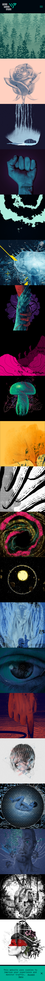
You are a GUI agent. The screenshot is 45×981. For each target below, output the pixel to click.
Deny (21, 976)
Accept (31, 974)
